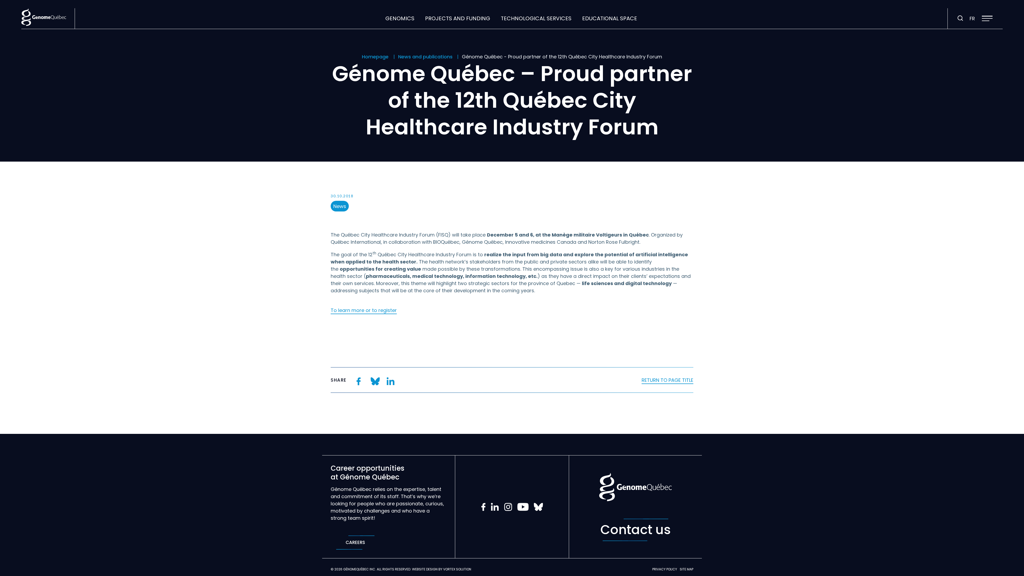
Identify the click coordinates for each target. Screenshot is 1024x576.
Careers (355, 542)
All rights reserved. (394, 569)
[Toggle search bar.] (960, 18)
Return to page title (667, 380)
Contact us (635, 530)
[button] (987, 18)
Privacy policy (664, 569)
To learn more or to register (364, 310)
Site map (686, 569)
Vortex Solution (457, 569)
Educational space (609, 18)
